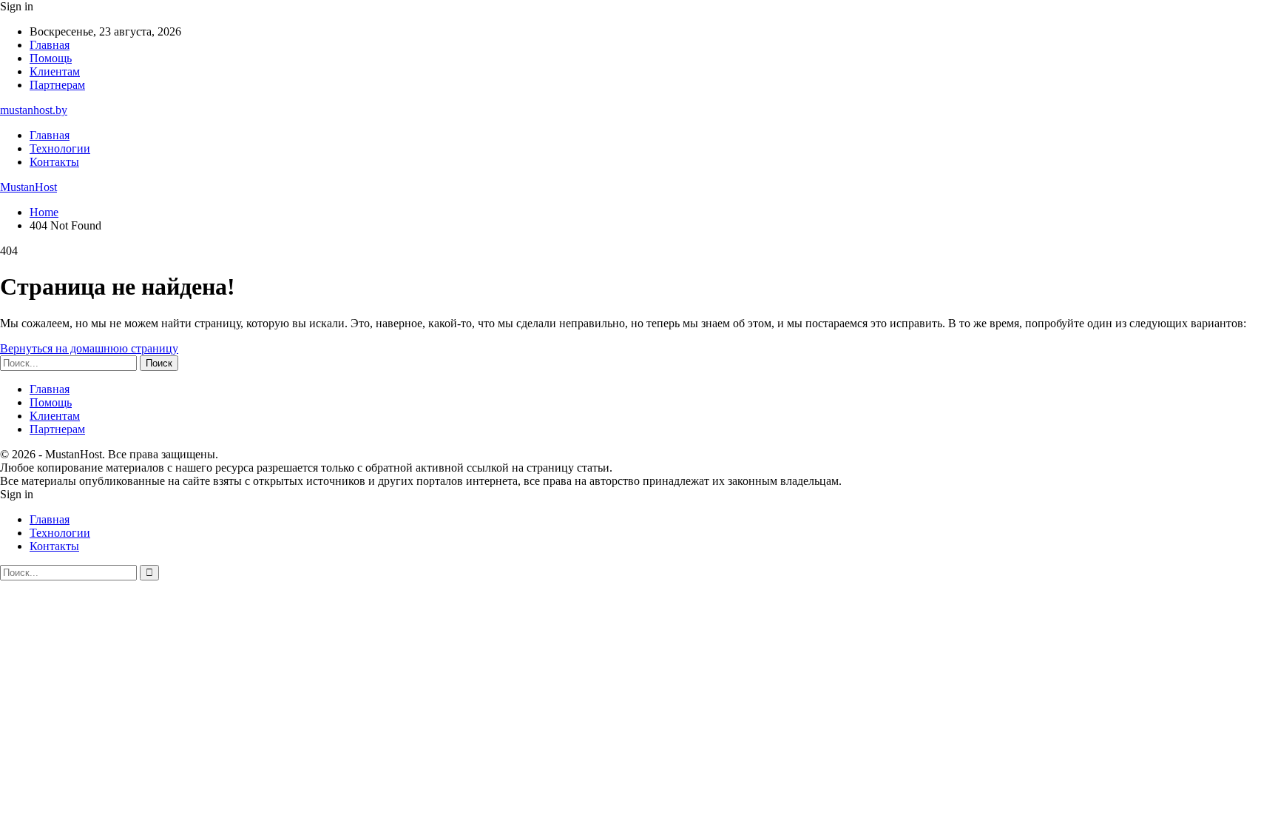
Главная (50, 44)
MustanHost (28, 187)
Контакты (54, 161)
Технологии (60, 148)
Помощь (51, 58)
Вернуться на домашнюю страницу (89, 348)
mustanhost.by (33, 110)
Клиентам (55, 71)
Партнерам (57, 84)
